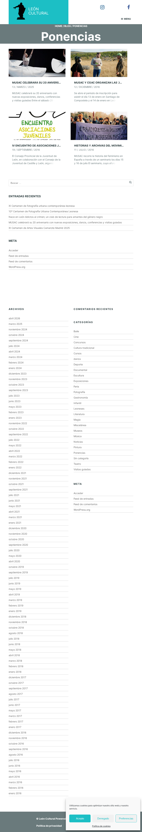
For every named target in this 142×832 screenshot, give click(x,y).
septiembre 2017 (18, 688)
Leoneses (79, 408)
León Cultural (47, 818)
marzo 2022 (15, 456)
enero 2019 (15, 611)
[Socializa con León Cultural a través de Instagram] (100, 5)
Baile (76, 331)
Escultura (79, 375)
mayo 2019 (15, 588)
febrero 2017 (16, 721)
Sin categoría (81, 458)
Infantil (77, 403)
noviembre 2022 (18, 423)
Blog (67, 26)
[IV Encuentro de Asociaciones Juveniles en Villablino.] (37, 125)
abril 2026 (14, 318)
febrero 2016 (16, 787)
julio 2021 (14, 495)
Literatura (79, 414)
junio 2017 (14, 704)
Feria (76, 386)
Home (58, 26)
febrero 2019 (16, 605)
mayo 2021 (15, 506)
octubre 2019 (16, 566)
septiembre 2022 (18, 434)
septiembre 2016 (18, 749)
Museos (78, 430)
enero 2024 (15, 368)
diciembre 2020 (17, 528)
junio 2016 (14, 765)
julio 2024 (14, 345)
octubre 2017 (16, 682)
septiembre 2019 (18, 572)
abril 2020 (14, 561)
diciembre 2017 (17, 677)
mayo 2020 (15, 555)
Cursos (77, 353)
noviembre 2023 (18, 379)
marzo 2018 (15, 660)
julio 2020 (14, 550)
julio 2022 (14, 439)
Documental (80, 369)
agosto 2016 (16, 754)
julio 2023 (14, 395)
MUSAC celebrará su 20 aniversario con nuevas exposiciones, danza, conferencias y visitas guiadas (65, 222)
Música (78, 436)
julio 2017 (14, 699)
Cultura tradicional (84, 347)
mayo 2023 (15, 406)
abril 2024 (14, 351)
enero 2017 (15, 727)
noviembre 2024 (18, 329)
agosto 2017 (16, 693)
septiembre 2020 (18, 544)
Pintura (78, 447)
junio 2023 (14, 401)
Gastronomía (81, 397)
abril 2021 (14, 511)
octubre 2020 (16, 539)
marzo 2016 (15, 782)
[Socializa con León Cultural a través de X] (113, 5)
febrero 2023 (16, 412)
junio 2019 (14, 583)
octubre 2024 (16, 334)
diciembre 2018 (17, 616)
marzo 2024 (15, 357)
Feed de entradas (19, 255)
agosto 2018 (16, 633)
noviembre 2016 (18, 738)
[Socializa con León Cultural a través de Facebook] (126, 5)
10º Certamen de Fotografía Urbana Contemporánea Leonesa (43, 211)
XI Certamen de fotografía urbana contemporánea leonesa (42, 205)
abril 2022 (14, 450)
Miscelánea (80, 425)
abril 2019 (14, 594)
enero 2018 (15, 671)
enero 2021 (15, 522)
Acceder (13, 250)
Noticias (78, 441)
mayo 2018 (15, 649)
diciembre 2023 (17, 373)
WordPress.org (17, 266)
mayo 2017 (15, 710)
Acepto (80, 818)
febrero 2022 (16, 461)
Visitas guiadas (82, 469)
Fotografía (79, 392)
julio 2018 (14, 638)
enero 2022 (15, 467)
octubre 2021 (16, 484)
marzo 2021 (15, 517)
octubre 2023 (16, 384)
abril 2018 (14, 655)
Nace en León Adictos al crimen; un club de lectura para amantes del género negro (56, 216)
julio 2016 (14, 760)
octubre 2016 (16, 743)
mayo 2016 (15, 771)
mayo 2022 (15, 445)
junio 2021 (14, 500)
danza (77, 358)
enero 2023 (15, 417)
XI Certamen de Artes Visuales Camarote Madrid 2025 (39, 227)
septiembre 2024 (18, 340)
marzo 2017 (15, 715)
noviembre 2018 (18, 622)
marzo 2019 (15, 600)
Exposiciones (81, 380)
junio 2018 (14, 644)
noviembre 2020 (18, 533)
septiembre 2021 (18, 489)
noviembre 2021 (18, 478)
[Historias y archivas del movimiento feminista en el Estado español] (99, 125)
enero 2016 (15, 793)
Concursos (80, 342)
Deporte (78, 364)
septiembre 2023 (18, 390)
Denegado (103, 818)
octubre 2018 (16, 627)
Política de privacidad (49, 825)
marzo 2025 (15, 323)
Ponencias (79, 452)
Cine (76, 336)
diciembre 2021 (17, 472)
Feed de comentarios (20, 261)
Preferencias (126, 818)
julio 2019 (14, 577)
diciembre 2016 (17, 732)
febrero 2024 (16, 362)
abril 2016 (14, 776)
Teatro (77, 463)
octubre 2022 (16, 428)
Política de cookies (101, 826)
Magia (77, 419)
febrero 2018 (16, 666)
